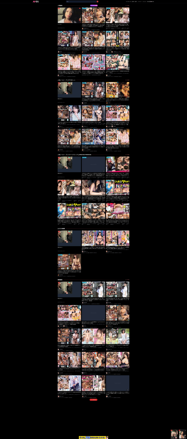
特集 (148, 1)
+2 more (119, 51)
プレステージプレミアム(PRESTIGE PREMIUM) (115, 28)
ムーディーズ (87, 350)
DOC (111, 53)
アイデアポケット (88, 29)
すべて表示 (127, 5)
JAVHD (133, 1)
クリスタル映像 (87, 252)
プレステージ (112, 76)
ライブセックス (128, 1)
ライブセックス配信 (94, 5)
